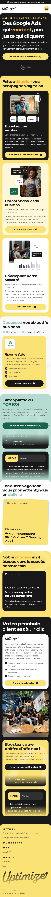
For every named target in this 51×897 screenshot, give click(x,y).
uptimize (8, 857)
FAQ (4, 866)
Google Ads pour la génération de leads (20, 833)
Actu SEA (6, 852)
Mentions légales (9, 890)
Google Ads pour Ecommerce (15, 837)
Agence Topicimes (17, 893)
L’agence (6, 861)
